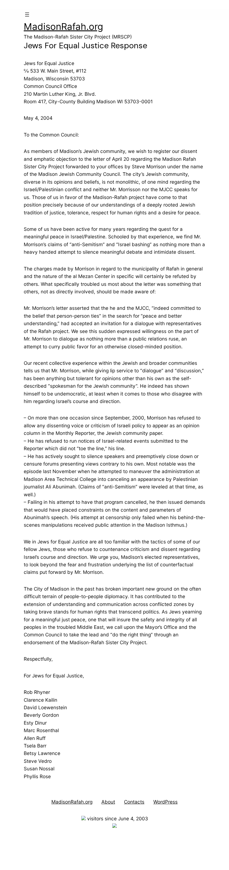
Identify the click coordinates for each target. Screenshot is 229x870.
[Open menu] (27, 14)
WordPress (165, 802)
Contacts (134, 802)
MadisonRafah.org (63, 26)
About (108, 802)
